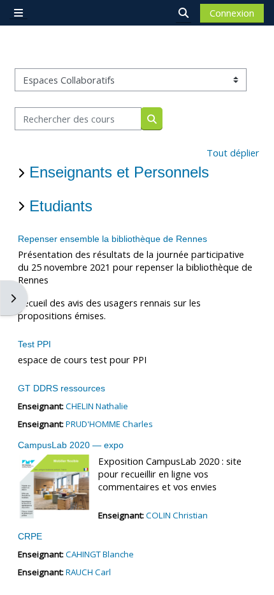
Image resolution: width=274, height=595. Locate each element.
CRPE (30, 536)
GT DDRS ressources (61, 388)
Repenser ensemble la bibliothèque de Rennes (112, 239)
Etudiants (60, 206)
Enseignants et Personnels (119, 172)
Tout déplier (232, 152)
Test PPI (34, 344)
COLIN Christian (177, 515)
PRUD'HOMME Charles (109, 424)
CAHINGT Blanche (100, 554)
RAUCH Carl (88, 572)
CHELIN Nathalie (97, 406)
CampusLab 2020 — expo (71, 445)
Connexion (232, 12)
